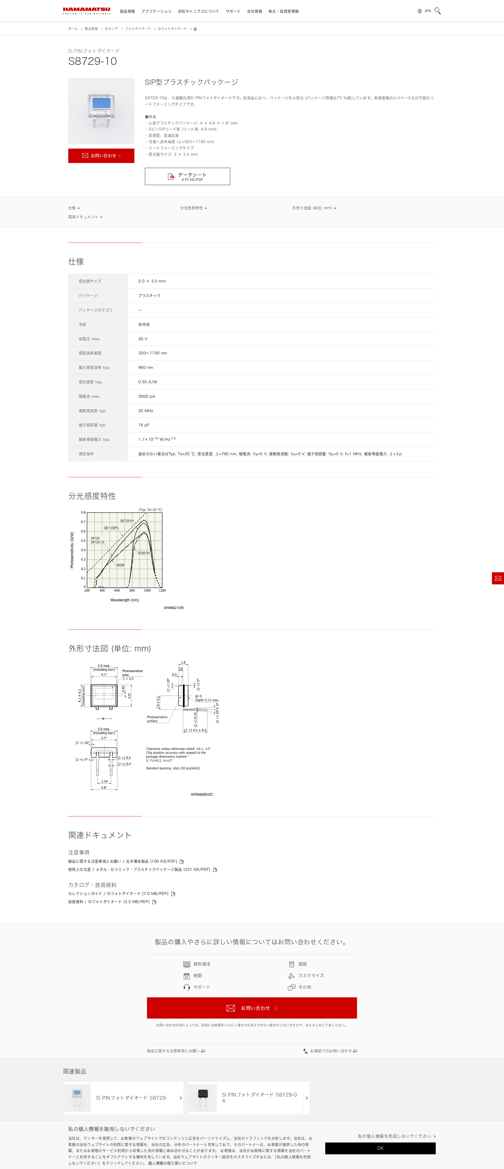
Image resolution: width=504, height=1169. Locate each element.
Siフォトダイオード (172, 29)
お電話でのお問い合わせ (331, 1051)
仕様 (72, 208)
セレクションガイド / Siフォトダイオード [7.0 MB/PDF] (118, 893)
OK (380, 1148)
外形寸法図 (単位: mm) (312, 208)
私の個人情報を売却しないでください (394, 1136)
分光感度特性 (191, 208)
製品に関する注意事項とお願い (173, 1051)
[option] (123, 1098)
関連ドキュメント (83, 216)
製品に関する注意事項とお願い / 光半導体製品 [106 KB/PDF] (122, 861)
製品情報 (91, 29)
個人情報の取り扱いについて (172, 1163)
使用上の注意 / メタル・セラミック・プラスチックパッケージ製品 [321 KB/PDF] (139, 869)
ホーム (73, 29)
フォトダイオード (138, 29)
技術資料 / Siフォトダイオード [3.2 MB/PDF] (109, 901)
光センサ (111, 29)
